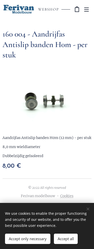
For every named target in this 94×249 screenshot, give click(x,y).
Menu (86, 9)
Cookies (66, 196)
